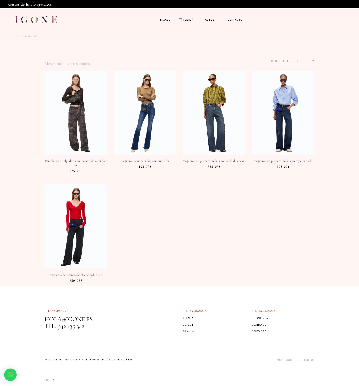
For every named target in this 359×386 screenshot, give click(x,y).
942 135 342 (71, 326)
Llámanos (259, 324)
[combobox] (292, 60)
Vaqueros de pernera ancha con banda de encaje (214, 161)
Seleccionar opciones (79, 139)
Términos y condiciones (82, 359)
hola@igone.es (68, 319)
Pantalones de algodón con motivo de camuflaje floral (76, 163)
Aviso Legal (53, 359)
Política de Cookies (117, 359)
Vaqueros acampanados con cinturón (145, 161)
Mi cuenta (260, 318)
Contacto (259, 331)
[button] (10, 375)
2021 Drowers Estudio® (295, 359)
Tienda (188, 318)
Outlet (188, 324)
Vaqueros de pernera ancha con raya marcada (283, 161)
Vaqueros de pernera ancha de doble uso (76, 275)
